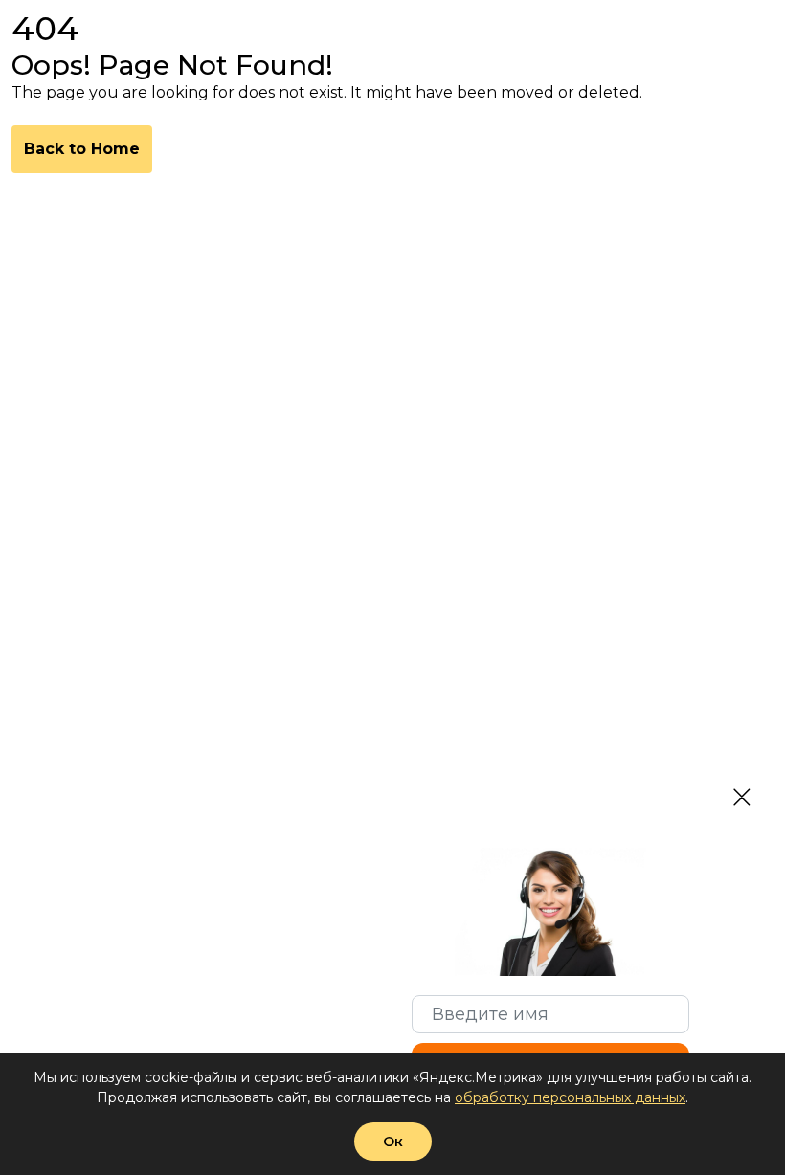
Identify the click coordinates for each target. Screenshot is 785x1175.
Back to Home (82, 149)
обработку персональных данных (570, 1097)
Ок (393, 1141)
